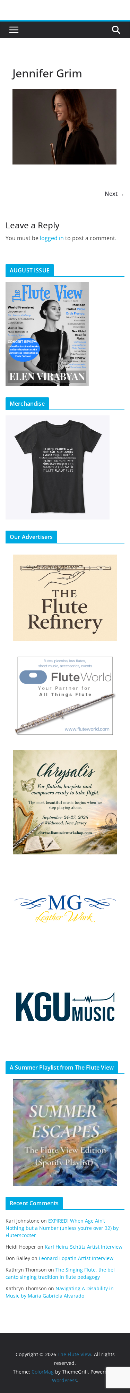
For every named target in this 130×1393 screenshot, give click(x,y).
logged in (52, 238)
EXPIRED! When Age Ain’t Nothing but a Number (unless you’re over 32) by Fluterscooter (62, 1228)
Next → (114, 193)
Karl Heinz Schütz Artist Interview (83, 1246)
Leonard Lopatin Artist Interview (76, 1258)
